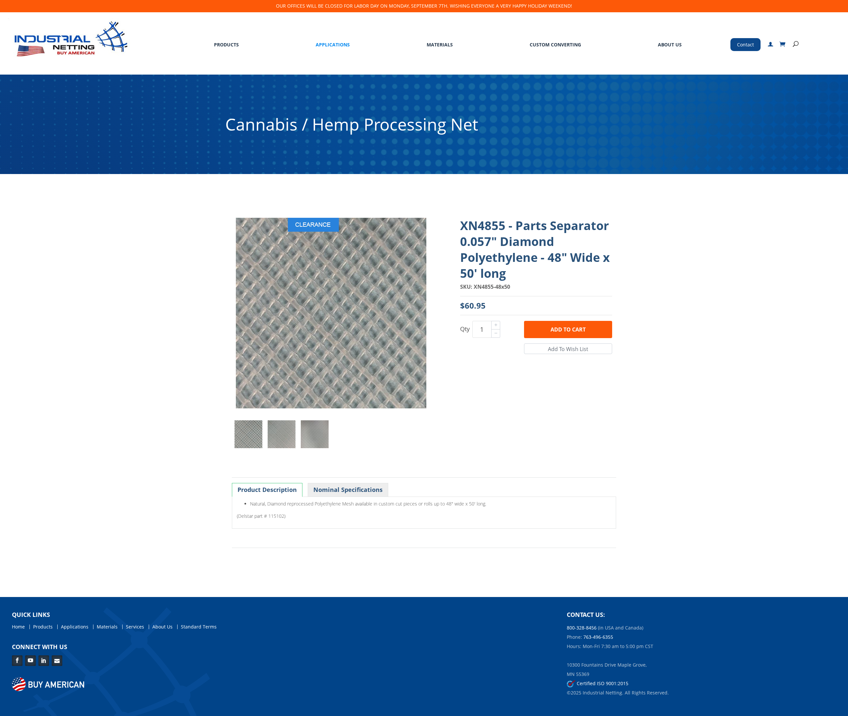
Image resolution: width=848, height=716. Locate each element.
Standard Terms (199, 627)
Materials (440, 44)
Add (568, 329)
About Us (670, 44)
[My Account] (770, 44)
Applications (333, 44)
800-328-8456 (582, 628)
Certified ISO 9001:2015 (601, 683)
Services (135, 627)
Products (226, 44)
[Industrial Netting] (69, 37)
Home (18, 627)
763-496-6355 (598, 637)
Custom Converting (555, 44)
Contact (745, 44)
